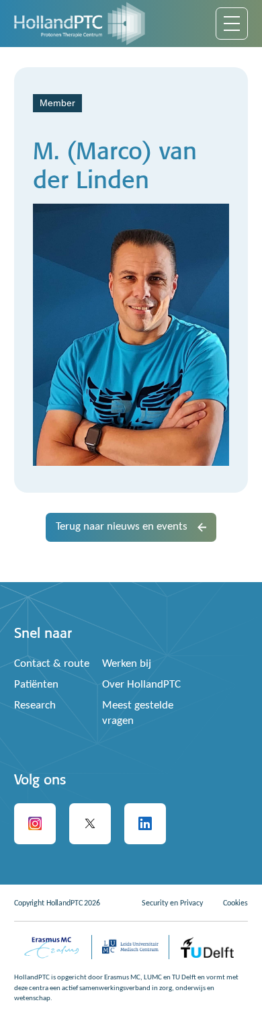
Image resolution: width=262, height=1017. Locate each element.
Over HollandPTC (141, 684)
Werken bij (126, 663)
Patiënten (36, 684)
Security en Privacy (172, 903)
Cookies (235, 903)
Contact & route (51, 663)
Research (35, 705)
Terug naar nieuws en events (121, 526)
